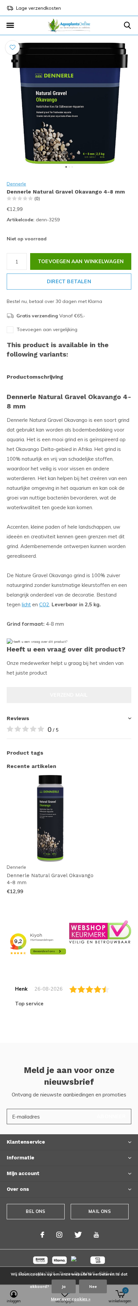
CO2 (44, 604)
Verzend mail (69, 695)
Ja (64, 1286)
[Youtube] (96, 1234)
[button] (10, 25)
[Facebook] (42, 1234)
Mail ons (99, 1211)
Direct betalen (69, 281)
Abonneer (111, 1116)
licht (26, 604)
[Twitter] (78, 1234)
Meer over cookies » (70, 1298)
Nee (93, 1286)
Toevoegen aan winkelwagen (81, 261)
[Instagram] (59, 1234)
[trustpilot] (100, 931)
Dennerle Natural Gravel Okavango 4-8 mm (50, 879)
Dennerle (16, 184)
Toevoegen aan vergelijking (47, 329)
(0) (37, 198)
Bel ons (35, 1211)
